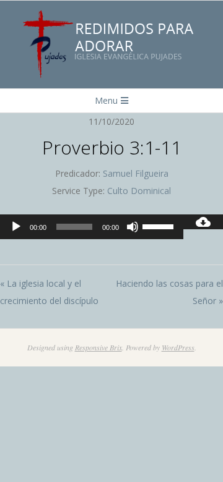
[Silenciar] (132, 227)
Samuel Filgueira (135, 173)
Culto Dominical (139, 191)
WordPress (178, 347)
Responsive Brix (98, 347)
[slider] (159, 225)
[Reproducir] (16, 227)
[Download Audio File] (203, 221)
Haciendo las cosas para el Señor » (169, 292)
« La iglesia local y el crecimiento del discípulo (49, 292)
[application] (91, 226)
